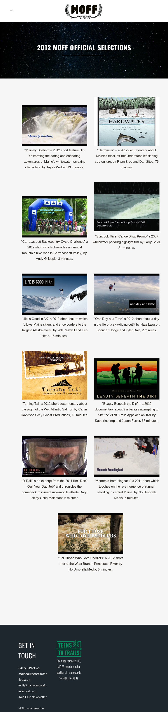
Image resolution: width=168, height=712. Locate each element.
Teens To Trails (70, 677)
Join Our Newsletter (32, 697)
